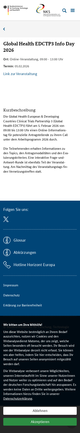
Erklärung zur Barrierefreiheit (22, 305)
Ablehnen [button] (40, 410)
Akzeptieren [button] (40, 421)
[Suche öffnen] (64, 10)
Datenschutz (11, 295)
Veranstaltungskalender (6, 29)
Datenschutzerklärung (17, 398)
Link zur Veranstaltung (20, 73)
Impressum (10, 285)
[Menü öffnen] (73, 10)
